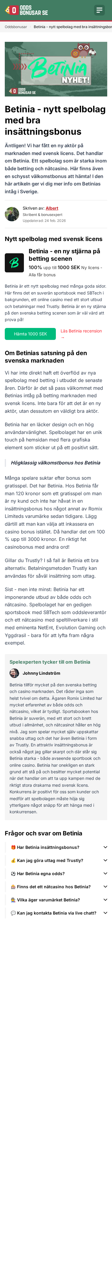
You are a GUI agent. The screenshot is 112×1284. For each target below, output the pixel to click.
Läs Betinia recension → (81, 333)
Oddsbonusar (16, 26)
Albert (52, 208)
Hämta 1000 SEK (30, 333)
